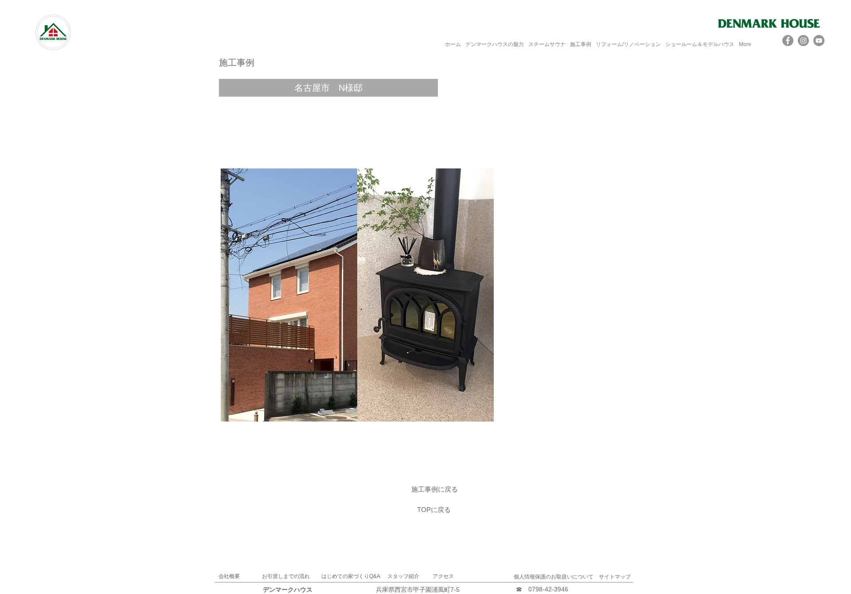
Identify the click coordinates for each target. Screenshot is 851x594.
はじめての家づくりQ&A (350, 576)
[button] (328, 88)
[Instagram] (803, 40)
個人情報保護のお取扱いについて (553, 577)
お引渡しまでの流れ (286, 576)
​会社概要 (229, 576)
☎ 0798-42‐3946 (542, 589)
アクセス (443, 576)
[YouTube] (818, 40)
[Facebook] (787, 40)
